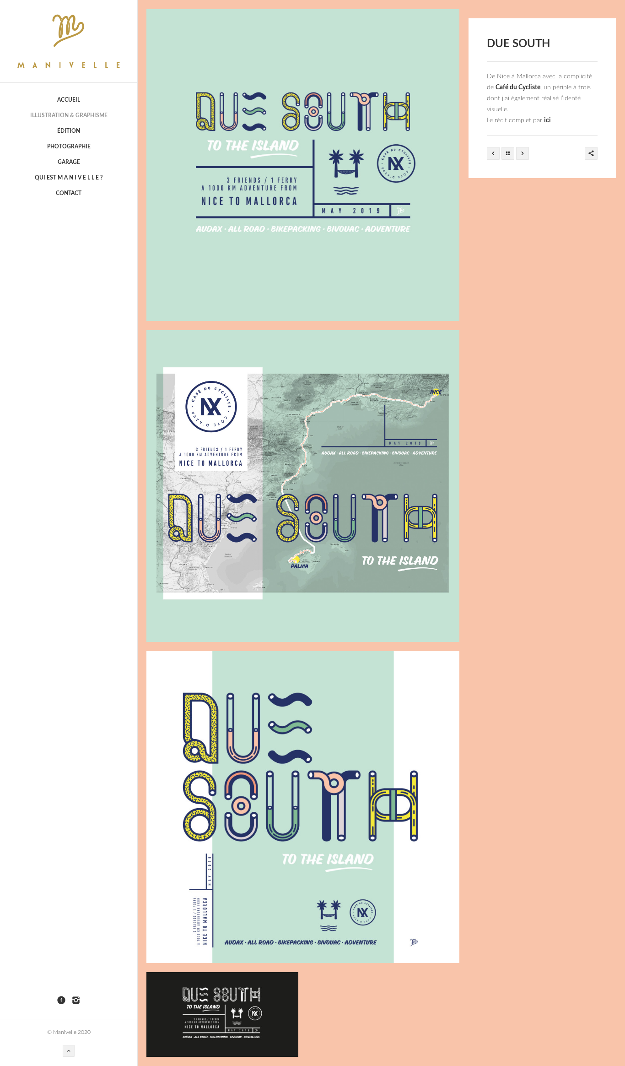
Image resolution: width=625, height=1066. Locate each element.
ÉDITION (68, 131)
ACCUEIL (68, 100)
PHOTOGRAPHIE (69, 146)
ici (547, 120)
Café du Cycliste (518, 87)
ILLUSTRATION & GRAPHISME (69, 115)
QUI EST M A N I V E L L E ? (69, 177)
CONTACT (68, 193)
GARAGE (69, 162)
